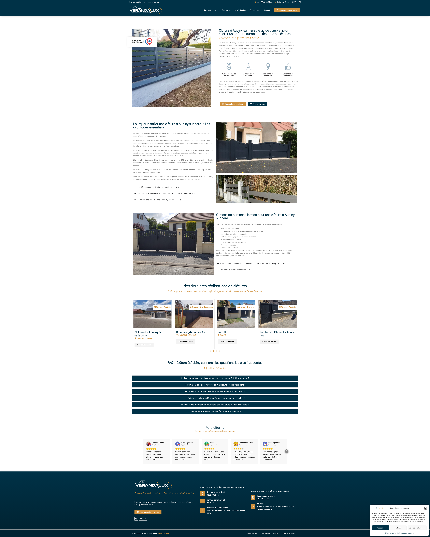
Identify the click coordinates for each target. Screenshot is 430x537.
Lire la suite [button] (151, 459)
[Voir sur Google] (148, 444)
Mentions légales (252, 533)
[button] (425, 508)
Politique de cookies (390, 533)
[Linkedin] (141, 519)
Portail (180, 332)
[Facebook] (136, 519)
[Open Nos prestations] (217, 10)
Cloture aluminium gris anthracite (273, 333)
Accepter (380, 528)
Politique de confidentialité (405, 533)
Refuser (398, 528)
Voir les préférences (417, 528)
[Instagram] (145, 519)
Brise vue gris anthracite (148, 332)
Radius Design (163, 533)
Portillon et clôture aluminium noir (235, 333)
